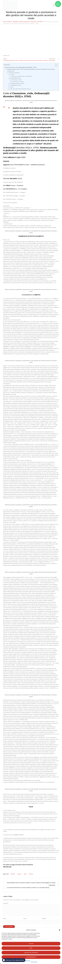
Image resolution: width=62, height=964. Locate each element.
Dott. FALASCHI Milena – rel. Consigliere (17, 81)
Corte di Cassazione (24, 21)
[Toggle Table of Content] (55, 65)
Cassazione (19, 93)
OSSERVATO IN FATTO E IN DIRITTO (17, 83)
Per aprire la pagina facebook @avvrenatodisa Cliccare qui (21, 88)
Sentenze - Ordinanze (12, 21)
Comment (5, 903)
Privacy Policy (34, 961)
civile (30, 93)
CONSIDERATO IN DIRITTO (16, 85)
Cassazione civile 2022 (36, 21)
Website (44, 918)
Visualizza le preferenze (31, 952)
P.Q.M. (12, 87)
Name (4, 918)
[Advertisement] (31, 41)
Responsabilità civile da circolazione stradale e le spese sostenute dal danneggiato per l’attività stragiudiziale (31, 884)
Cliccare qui (7, 867)
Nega (31, 948)
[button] (59, 930)
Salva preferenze (31, 957)
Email (24, 918)
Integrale (12, 74)
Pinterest (31, 874)
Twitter (25, 874)
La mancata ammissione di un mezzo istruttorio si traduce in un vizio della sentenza (28, 887)
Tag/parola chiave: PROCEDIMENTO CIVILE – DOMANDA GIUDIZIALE (22, 76)
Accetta (31, 943)
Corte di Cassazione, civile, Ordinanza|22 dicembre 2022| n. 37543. (20, 67)
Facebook (13, 874)
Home (4, 21)
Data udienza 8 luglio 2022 (14, 72)
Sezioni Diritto (52, 60)
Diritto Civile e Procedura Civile (31, 60)
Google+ (19, 874)
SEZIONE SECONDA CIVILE (16, 78)
